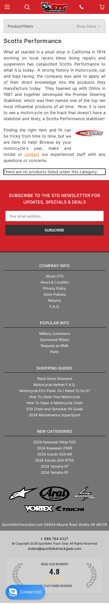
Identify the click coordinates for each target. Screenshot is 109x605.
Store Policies (54, 294)
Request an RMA (54, 345)
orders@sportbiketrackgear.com (54, 548)
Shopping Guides (55, 368)
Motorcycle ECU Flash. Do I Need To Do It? (54, 390)
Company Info (54, 265)
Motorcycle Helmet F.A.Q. (54, 384)
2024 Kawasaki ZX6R (54, 448)
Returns (54, 300)
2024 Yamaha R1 (54, 472)
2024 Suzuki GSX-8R (54, 454)
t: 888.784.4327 (54, 538)
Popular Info (54, 322)
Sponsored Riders (54, 339)
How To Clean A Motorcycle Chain (55, 403)
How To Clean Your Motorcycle (54, 397)
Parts (54, 352)
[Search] (27, 6)
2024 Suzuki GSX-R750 (54, 460)
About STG (55, 276)
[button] (54, 26)
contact (32, 154)
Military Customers (54, 333)
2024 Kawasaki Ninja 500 (54, 442)
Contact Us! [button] (30, 592)
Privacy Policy (54, 288)
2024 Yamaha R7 (55, 466)
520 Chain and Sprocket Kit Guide (54, 409)
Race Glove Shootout (54, 378)
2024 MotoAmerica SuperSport (54, 415)
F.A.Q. (55, 306)
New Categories (54, 431)
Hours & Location (55, 282)
